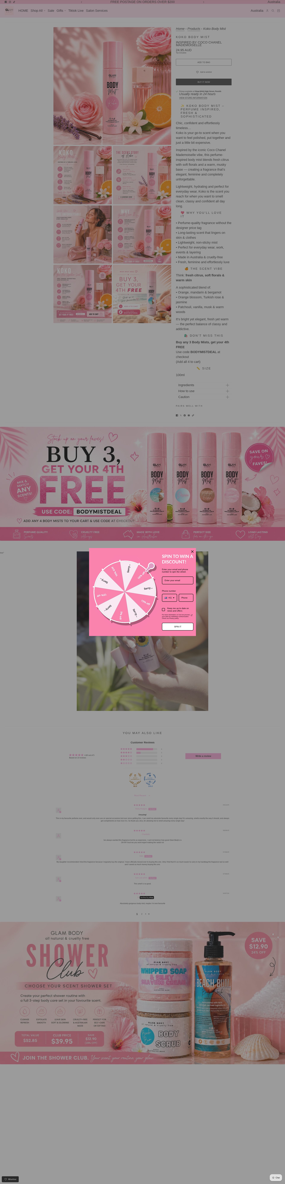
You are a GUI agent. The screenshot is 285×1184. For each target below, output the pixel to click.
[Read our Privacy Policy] (191, 615)
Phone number (169, 591)
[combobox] (169, 598)
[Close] (192, 551)
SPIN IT (177, 626)
